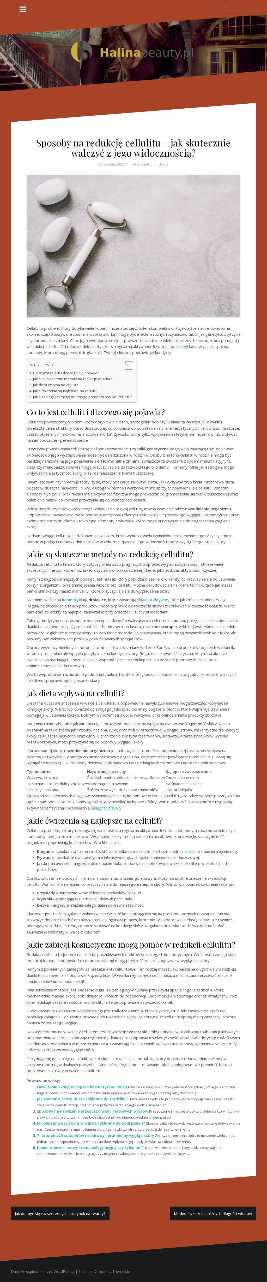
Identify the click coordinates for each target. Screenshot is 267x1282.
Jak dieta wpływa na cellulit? (55, 384)
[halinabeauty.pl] (133, 52)
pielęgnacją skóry (106, 808)
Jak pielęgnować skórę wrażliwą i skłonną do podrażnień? (91, 1123)
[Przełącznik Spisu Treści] (126, 365)
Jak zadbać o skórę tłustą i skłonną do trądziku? (82, 1098)
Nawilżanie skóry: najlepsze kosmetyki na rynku (82, 1086)
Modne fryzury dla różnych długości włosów (213, 1213)
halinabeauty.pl (142, 164)
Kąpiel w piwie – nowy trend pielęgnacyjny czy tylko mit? (90, 1147)
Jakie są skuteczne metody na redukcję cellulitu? (72, 378)
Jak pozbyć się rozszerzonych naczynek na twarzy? (60, 1213)
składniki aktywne (152, 599)
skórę (190, 851)
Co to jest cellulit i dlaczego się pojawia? (66, 372)
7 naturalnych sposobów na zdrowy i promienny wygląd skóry (95, 1135)
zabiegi (181, 346)
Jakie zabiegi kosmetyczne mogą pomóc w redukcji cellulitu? (82, 396)
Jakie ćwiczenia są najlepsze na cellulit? (64, 390)
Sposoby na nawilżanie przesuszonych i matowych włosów (92, 1111)
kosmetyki (72, 599)
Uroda (163, 164)
